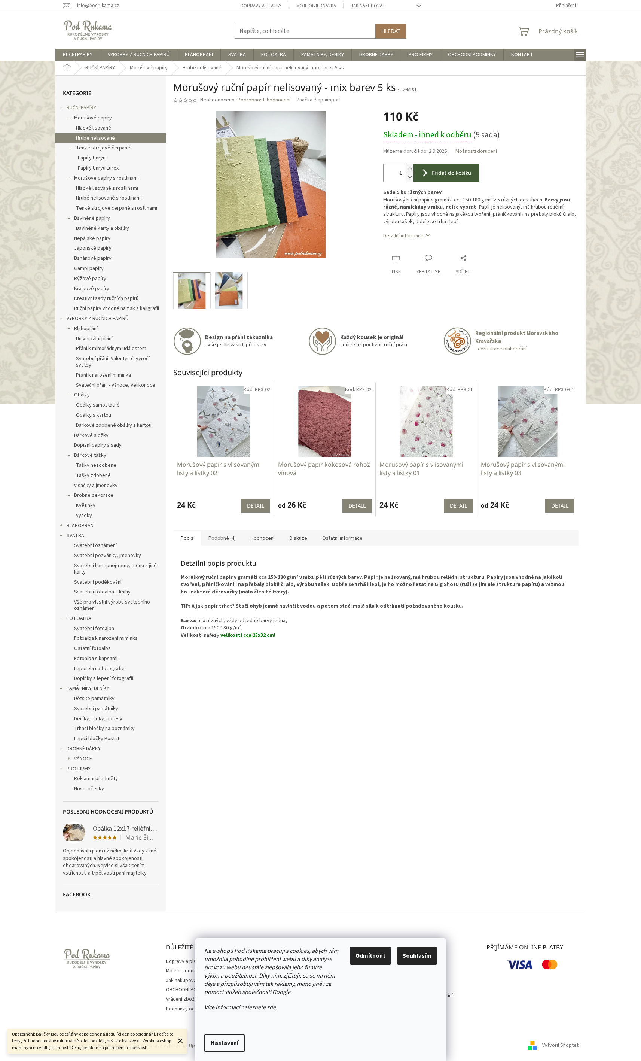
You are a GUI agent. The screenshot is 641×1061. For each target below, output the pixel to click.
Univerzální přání (94, 339)
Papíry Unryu (92, 158)
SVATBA (75, 535)
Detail (255, 505)
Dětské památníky (94, 698)
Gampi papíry (89, 268)
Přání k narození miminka (103, 375)
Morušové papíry (93, 118)
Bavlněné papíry (92, 218)
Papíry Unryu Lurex (98, 168)
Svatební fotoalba (94, 628)
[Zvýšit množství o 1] (409, 168)
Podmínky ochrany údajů (193, 1009)
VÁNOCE (83, 759)
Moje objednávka (316, 6)
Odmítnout (370, 956)
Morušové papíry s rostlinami (106, 178)
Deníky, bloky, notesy (98, 719)
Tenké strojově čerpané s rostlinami (116, 208)
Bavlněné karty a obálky (102, 228)
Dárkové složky (91, 435)
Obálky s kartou (93, 415)
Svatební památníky (96, 708)
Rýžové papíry (90, 278)
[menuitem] (77, 55)
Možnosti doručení (476, 151)
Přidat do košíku (451, 172)
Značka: (318, 100)
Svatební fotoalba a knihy (102, 592)
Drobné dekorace (93, 495)
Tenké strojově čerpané (103, 148)
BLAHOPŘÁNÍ (81, 525)
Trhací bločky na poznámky (104, 728)
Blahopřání (86, 328)
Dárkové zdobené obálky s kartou (114, 425)
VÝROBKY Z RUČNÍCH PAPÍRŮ (97, 318)
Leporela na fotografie (99, 668)
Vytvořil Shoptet (560, 1045)
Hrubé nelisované (95, 138)
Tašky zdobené (93, 475)
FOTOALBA (79, 618)
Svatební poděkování (98, 582)
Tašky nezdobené (96, 465)
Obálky (82, 395)
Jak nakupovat (368, 6)
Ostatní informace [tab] (342, 538)
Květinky (85, 505)
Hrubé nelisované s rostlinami (109, 198)
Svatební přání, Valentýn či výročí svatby (113, 362)
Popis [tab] (187, 538)
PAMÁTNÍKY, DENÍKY (88, 688)
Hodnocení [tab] (263, 538)
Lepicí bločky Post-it (96, 738)
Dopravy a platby (261, 6)
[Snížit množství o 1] (409, 177)
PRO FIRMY (79, 769)
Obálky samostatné (98, 405)
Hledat (390, 30)
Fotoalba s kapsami (95, 658)
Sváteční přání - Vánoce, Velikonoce (115, 385)
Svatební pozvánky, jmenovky (107, 555)
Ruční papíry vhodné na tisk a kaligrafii (116, 308)
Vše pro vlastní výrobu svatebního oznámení (112, 605)
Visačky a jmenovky (95, 485)
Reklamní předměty (96, 778)
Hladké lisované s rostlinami (107, 188)
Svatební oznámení (95, 545)
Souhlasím (417, 956)
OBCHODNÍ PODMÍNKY (190, 990)
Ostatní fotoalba (92, 648)
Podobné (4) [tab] (222, 538)
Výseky (84, 515)
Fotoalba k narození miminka (106, 638)
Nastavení (224, 1043)
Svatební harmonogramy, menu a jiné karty (115, 569)
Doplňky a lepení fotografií (103, 678)
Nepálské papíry (92, 238)
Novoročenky (89, 789)
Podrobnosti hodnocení (264, 100)
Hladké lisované (93, 128)
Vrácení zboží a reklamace (195, 999)
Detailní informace (403, 236)
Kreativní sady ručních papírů (106, 298)
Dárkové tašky (90, 455)
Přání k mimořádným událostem (111, 348)
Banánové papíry (93, 258)
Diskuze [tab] (298, 538)
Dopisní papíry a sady (98, 445)
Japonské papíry (93, 248)
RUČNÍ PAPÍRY (81, 108)
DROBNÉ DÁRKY (84, 749)
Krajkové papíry (91, 288)
